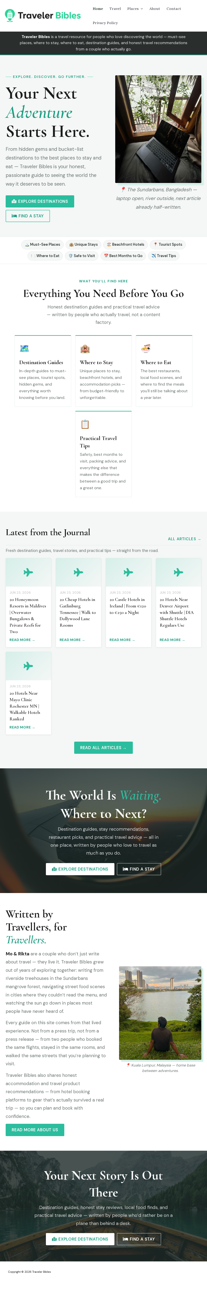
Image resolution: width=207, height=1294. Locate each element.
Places (133, 8)
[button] (141, 9)
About (154, 8)
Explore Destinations (43, 201)
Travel (115, 8)
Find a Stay (31, 216)
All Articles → (184, 538)
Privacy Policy (105, 22)
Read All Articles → (103, 747)
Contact (174, 8)
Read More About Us (35, 1129)
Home (98, 8)
